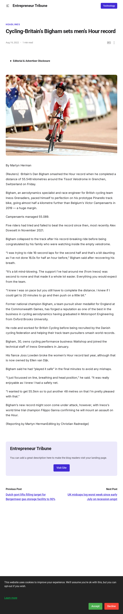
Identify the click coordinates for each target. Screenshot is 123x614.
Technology (109, 5)
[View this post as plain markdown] (109, 42)
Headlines (13, 24)
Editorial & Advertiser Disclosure (31, 60)
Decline (111, 606)
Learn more (10, 597)
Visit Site (62, 467)
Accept (95, 606)
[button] (8, 5)
